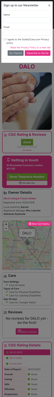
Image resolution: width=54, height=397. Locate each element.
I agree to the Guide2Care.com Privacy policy (27, 41)
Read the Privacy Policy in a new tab (30, 47)
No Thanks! (16, 53)
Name (7, 14)
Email (7, 27)
